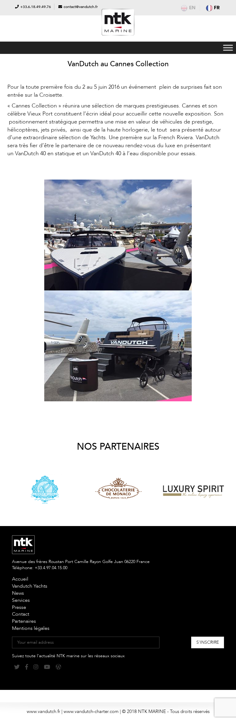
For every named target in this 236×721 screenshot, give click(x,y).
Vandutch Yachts (29, 586)
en (192, 8)
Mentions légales (30, 628)
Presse (19, 607)
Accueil (20, 579)
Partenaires (24, 621)
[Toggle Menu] (228, 48)
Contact (20, 614)
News (18, 593)
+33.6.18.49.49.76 (35, 6)
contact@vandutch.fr (81, 6)
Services (21, 600)
